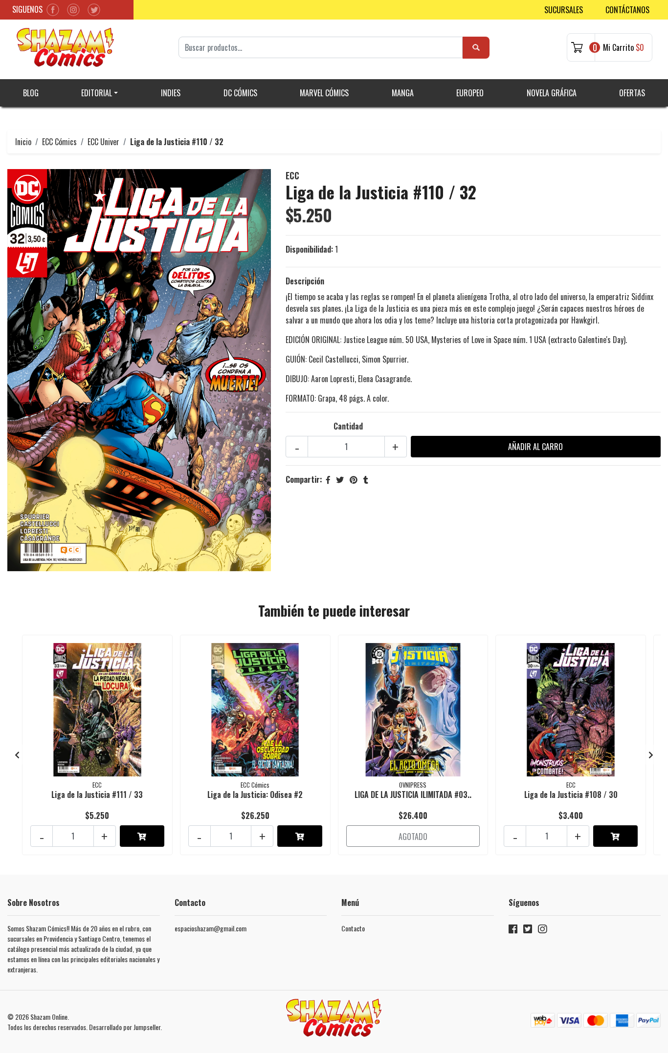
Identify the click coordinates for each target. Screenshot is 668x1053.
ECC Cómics (59, 142)
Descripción (305, 281)
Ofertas (632, 93)
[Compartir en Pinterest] (353, 479)
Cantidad (348, 426)
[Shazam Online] (65, 47)
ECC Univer (103, 142)
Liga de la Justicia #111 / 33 (97, 794)
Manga (403, 93)
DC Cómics (240, 93)
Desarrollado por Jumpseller (124, 1027)
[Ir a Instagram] (542, 930)
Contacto (353, 928)
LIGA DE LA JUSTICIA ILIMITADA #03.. (413, 794)
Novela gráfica (552, 93)
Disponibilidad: (309, 249)
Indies (170, 93)
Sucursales (563, 10)
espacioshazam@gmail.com (210, 928)
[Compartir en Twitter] (340, 479)
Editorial (96, 93)
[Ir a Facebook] (513, 930)
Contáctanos (627, 10)
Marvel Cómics (324, 93)
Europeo (470, 93)
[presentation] (17, 754)
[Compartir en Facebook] (328, 479)
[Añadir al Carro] (142, 836)
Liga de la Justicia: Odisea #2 (255, 794)
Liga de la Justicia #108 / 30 (571, 794)
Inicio (23, 142)
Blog (31, 93)
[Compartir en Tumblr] (365, 479)
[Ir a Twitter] (527, 930)
